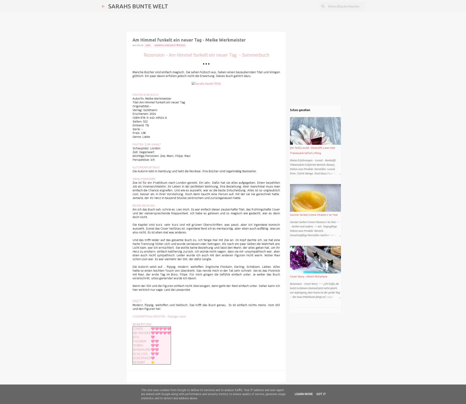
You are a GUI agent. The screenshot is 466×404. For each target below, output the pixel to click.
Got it (321, 394)
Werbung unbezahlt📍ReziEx (170, 45)
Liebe (147, 45)
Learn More (304, 394)
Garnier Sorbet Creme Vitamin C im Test (314, 214)
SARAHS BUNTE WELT (138, 6)
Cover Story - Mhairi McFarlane (308, 276)
